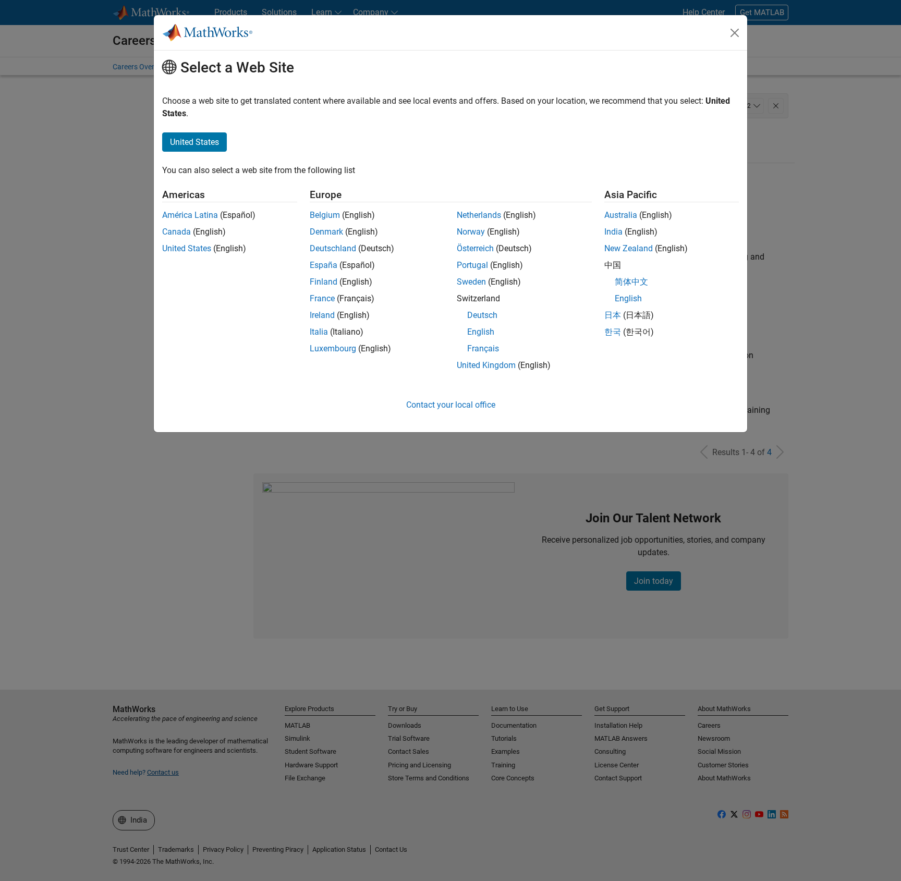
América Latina (190, 215)
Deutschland (333, 248)
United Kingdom (486, 365)
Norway (471, 232)
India (613, 232)
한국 (612, 332)
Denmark (326, 232)
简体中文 (631, 282)
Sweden (471, 282)
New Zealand (628, 248)
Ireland (322, 315)
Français (483, 348)
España (323, 265)
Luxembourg (333, 348)
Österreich (475, 248)
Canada (176, 232)
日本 (612, 315)
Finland (323, 282)
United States (186, 248)
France (322, 298)
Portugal (472, 265)
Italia (319, 332)
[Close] (734, 33)
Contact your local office (450, 405)
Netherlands (479, 215)
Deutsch (482, 315)
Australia (620, 215)
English (480, 332)
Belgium (325, 215)
